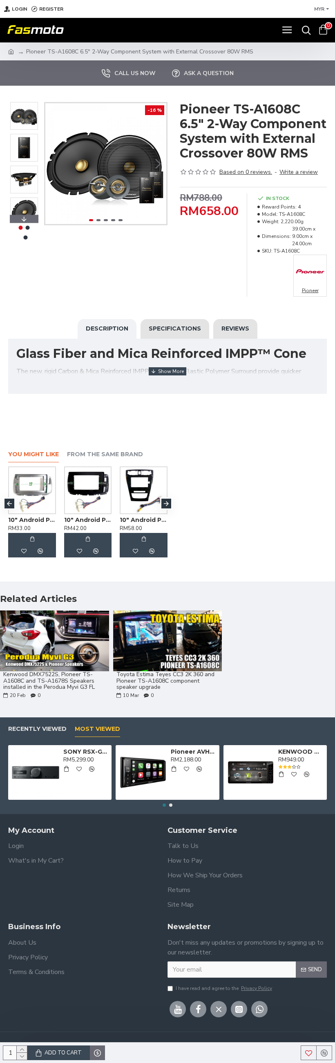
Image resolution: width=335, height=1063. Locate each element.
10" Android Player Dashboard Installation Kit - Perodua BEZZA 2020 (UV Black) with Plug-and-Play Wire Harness (106, 520)
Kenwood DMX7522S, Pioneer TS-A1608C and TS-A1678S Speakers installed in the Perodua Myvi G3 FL (49, 680)
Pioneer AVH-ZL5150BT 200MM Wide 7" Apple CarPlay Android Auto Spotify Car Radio (194, 751)
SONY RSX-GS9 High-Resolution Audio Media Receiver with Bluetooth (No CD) (86, 751)
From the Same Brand (105, 454)
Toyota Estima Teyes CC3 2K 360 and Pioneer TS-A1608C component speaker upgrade (165, 680)
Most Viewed (97, 729)
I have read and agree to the (224, 988)
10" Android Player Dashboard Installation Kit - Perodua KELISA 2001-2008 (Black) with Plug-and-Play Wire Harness (162, 520)
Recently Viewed (37, 729)
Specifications (175, 328)
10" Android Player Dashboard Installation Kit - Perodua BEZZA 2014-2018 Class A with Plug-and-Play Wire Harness (51, 520)
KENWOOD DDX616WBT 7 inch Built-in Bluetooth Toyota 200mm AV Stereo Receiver (301, 751)
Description (107, 328)
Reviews (235, 328)
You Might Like (33, 454)
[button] (53, 163)
